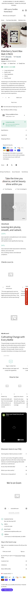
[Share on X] (12, 165)
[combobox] (14, 15)
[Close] (25, 121)
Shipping (3, 61)
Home (2, 20)
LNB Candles (8, 56)
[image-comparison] (14, 207)
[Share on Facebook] (7, 165)
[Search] (25, 16)
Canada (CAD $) (7, 573)
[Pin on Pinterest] (16, 165)
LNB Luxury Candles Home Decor (11, 10)
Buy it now (14, 102)
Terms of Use (18, 555)
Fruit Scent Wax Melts (11, 20)
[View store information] (24, 115)
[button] (26, 296)
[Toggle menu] (2, 10)
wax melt (18, 56)
